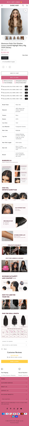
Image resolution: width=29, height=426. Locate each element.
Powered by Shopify (14, 422)
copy (26, 86)
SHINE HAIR (12, 420)
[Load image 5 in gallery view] (22, 38)
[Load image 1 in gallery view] (7, 38)
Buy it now (14, 77)
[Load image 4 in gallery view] (18, 38)
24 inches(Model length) (8, 61)
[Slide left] (2, 38)
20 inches (4, 57)
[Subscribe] (27, 399)
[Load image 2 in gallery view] (10, 38)
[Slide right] (26, 38)
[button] (23, 5)
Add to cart (14, 73)
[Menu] (2, 5)
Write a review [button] (14, 361)
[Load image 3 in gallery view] (14, 38)
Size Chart (25, 55)
